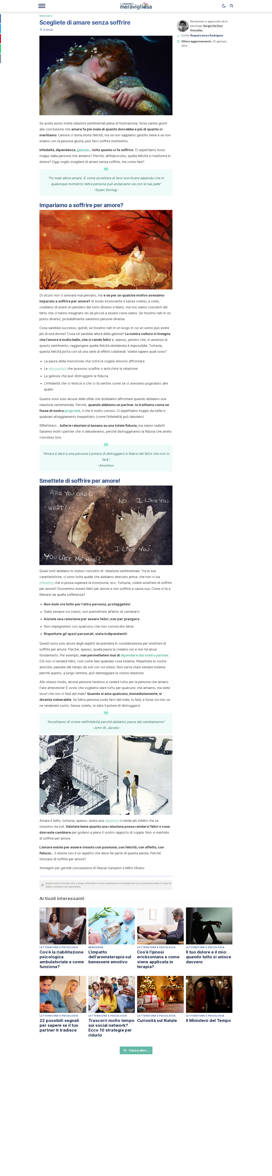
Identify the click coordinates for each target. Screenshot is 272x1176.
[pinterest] (167, 41)
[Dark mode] (224, 6)
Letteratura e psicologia (59, 947)
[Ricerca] (232, 6)
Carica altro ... (139, 1050)
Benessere (45, 15)
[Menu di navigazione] (42, 6)
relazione (112, 821)
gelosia (83, 150)
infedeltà (46, 583)
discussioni (57, 368)
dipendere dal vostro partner (145, 655)
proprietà (72, 411)
